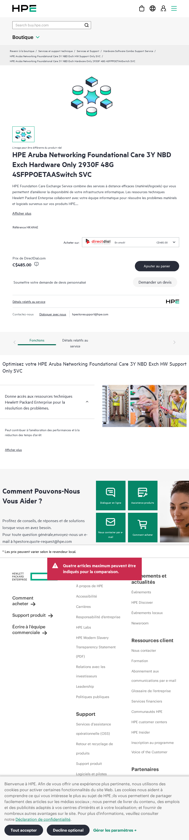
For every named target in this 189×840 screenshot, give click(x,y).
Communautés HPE (146, 711)
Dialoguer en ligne (110, 502)
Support (85, 714)
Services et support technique (55, 51)
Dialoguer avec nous (52, 314)
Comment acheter (143, 534)
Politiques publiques (92, 697)
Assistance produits (142, 502)
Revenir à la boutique (22, 51)
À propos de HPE (89, 586)
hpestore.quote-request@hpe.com (43, 541)
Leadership (85, 686)
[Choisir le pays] (153, 8)
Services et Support (88, 51)
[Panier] (142, 8)
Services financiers (146, 701)
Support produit (29, 615)
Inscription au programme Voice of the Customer (152, 747)
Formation (139, 661)
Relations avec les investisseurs (90, 671)
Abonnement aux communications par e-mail (153, 676)
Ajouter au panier (157, 265)
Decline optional (68, 830)
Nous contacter (143, 650)
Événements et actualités (149, 579)
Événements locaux (147, 613)
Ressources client (152, 640)
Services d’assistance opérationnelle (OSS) (93, 729)
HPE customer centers (149, 722)
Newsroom (140, 623)
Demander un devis (155, 282)
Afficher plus (21, 213)
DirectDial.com (35, 258)
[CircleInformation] (36, 264)
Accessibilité (86, 596)
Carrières (83, 606)
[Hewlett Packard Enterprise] (24, 8)
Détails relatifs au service (29, 301)
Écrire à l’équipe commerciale (28, 629)
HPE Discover (142, 602)
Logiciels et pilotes (91, 774)
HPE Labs (83, 627)
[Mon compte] (163, 8)
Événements (141, 592)
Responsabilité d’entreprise (98, 617)
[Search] (86, 25)
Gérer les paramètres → (115, 830)
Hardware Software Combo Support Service (128, 51)
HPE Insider (140, 732)
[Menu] (174, 8)
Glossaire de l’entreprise (151, 691)
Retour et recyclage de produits (94, 748)
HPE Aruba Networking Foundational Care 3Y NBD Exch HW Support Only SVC (55, 56)
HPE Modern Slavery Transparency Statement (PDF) (96, 647)
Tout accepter (24, 830)
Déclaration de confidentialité (43, 819)
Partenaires (145, 769)
